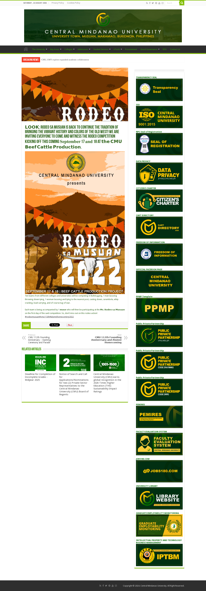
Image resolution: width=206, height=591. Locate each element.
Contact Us (175, 49)
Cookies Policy (73, 3)
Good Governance (148, 49)
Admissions (83, 49)
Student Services (100, 49)
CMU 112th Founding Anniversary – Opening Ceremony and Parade (39, 339)
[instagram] (162, 3)
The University (38, 49)
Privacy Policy (58, 3)
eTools (117, 49)
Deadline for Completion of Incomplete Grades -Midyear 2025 (40, 377)
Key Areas (54, 49)
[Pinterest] (156, 3)
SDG (165, 49)
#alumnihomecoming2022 (62, 317)
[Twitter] (152, 3)
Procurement (131, 49)
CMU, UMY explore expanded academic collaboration (65, 59)
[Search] (181, 2)
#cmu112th (44, 317)
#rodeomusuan (32, 317)
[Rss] (147, 3)
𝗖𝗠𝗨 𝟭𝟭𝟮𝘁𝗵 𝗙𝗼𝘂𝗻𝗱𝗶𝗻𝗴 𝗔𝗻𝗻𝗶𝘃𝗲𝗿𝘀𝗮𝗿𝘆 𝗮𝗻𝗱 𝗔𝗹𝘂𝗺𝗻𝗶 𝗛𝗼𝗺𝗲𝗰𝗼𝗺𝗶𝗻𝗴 (106, 339)
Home (26, 49)
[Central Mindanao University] (103, 25)
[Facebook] (150, 3)
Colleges (68, 49)
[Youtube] (159, 3)
